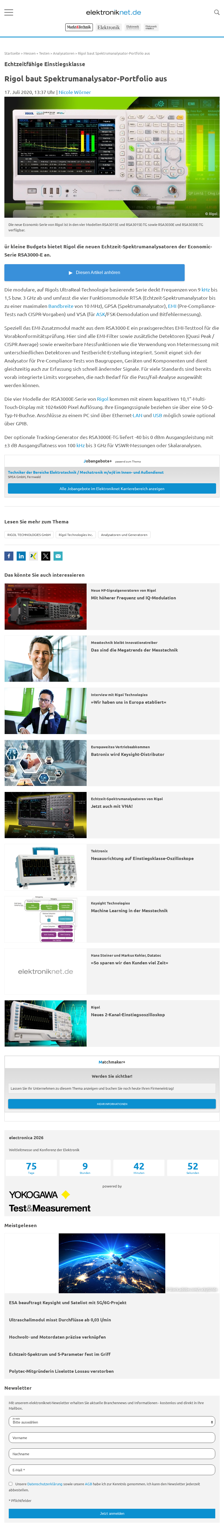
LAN (137, 415)
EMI (172, 306)
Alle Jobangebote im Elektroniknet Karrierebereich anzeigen (112, 488)
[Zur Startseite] (113, 12)
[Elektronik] (109, 27)
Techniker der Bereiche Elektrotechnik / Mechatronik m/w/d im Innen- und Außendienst (86, 472)
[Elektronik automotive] (133, 27)
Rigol (103, 399)
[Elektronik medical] (151, 27)
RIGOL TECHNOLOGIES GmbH (29, 534)
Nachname (21, 1453)
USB (157, 415)
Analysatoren (63, 53)
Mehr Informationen (112, 1104)
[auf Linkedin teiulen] (21, 556)
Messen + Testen (36, 53)
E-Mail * (19, 1470)
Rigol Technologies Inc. (76, 534)
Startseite (12, 53)
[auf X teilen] (45, 556)
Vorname (20, 1437)
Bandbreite (60, 306)
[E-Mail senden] (58, 556)
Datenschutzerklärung (45, 1483)
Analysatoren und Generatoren (124, 534)
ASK (100, 314)
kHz (206, 289)
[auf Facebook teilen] (8, 556)
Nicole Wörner (75, 92)
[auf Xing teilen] (33, 556)
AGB (88, 1483)
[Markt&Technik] (79, 27)
